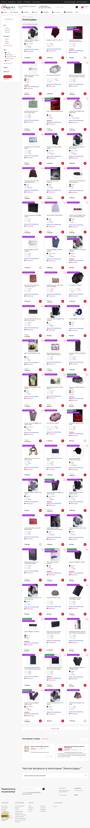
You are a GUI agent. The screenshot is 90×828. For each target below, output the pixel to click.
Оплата (16, 809)
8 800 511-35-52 (62, 788)
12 (59, 733)
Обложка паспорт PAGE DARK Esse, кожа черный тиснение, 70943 (77, 77)
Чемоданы (31, 807)
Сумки (30, 806)
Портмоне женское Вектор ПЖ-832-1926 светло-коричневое (31, 287)
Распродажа (43, 811)
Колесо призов (36, 2)
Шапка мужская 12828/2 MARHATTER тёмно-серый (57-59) (55, 529)
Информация (11, 2)
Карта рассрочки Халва (20, 820)
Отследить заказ (5, 811)
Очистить (6, 78)
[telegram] (76, 795)
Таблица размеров (19, 816)
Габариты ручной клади (20, 814)
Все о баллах (4, 806)
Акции (6, 21)
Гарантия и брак (18, 813)
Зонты (30, 811)
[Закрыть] (9, 812)
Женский (7, 30)
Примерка (3, 809)
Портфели (42, 806)
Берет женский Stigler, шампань (40, 746)
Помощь (3, 2)
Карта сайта (17, 821)
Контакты (3, 820)
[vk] (75, 795)
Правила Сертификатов (20, 818)
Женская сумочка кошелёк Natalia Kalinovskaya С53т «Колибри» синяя (54, 633)
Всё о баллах (27, 2)
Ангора (7, 39)
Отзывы (20, 2)
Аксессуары (43, 807)
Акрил (6, 41)
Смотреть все (44, 738)
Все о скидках (4, 807)
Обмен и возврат (19, 811)
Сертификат (43, 809)
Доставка (17, 807)
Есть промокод (9, 19)
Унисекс (7, 28)
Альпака (7, 43)
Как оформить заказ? (20, 806)
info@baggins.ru (77, 788)
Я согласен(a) (31, 793)
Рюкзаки (30, 809)
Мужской (7, 32)
